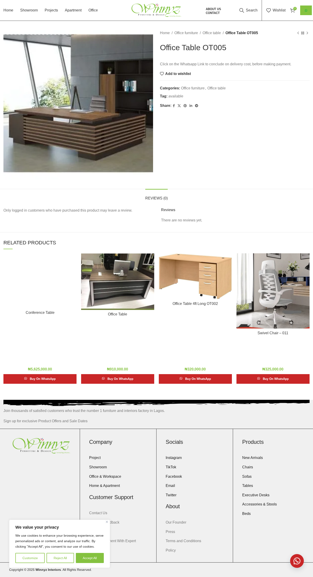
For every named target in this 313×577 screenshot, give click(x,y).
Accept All (90, 558)
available (175, 96)
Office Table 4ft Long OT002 (195, 304)
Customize (30, 558)
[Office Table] (117, 281)
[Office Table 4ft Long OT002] (195, 276)
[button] (297, 561)
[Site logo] (157, 10)
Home (165, 33)
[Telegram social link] (197, 106)
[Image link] (42, 445)
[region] (59, 544)
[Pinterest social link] (185, 106)
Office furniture (186, 33)
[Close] (107, 522)
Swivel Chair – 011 (273, 333)
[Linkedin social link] (191, 106)
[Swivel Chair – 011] (273, 291)
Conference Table (40, 313)
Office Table (117, 314)
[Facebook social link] (173, 106)
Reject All (60, 558)
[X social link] (179, 106)
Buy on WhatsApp (43, 379)
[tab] (156, 196)
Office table (212, 33)
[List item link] (118, 458)
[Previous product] (298, 33)
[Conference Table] (40, 280)
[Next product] (307, 33)
